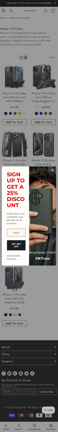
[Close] (52, 170)
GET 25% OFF (16, 245)
